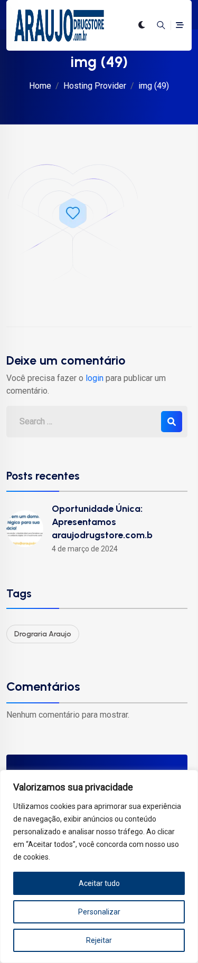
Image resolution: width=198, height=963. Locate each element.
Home (40, 86)
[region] (99, 866)
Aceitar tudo (99, 883)
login (94, 378)
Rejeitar (99, 940)
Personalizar (99, 912)
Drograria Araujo (42, 634)
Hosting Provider (94, 86)
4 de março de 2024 (85, 549)
